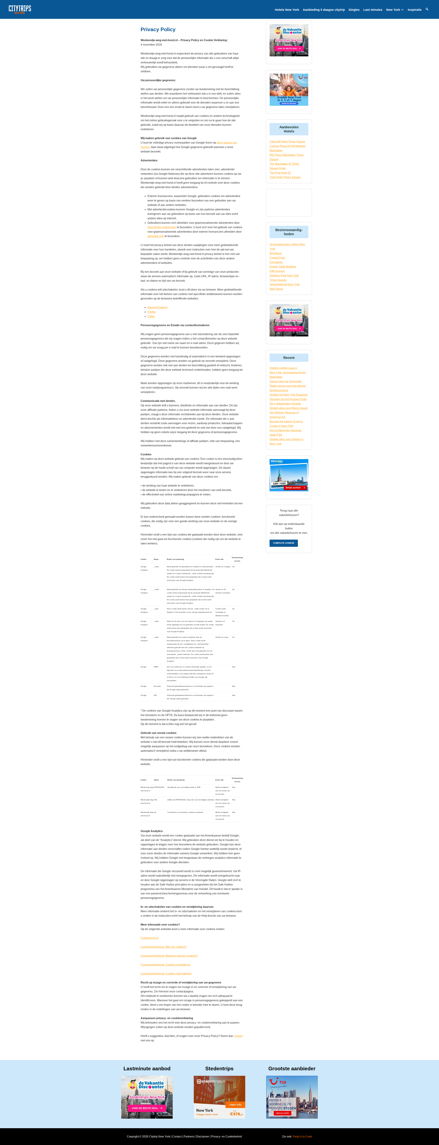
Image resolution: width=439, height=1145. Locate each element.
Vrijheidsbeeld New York (285, 284)
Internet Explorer (157, 307)
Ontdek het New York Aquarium (289, 394)
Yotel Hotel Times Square (285, 177)
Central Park (277, 257)
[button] (427, 9)
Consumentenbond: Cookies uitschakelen (166, 973)
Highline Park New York (284, 275)
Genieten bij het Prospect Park (288, 399)
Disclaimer (202, 1136)
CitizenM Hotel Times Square (287, 141)
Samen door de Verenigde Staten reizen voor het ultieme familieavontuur (288, 386)
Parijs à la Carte (302, 1136)
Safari (151, 316)
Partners (189, 1136)
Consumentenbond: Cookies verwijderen (165, 964)
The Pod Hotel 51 (280, 172)
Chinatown (276, 262)
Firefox (151, 311)
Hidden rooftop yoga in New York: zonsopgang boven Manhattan (288, 372)
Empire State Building (283, 266)
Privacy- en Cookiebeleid (226, 1136)
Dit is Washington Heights (285, 403)
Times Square (278, 280)
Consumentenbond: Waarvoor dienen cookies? (169, 955)
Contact (177, 1136)
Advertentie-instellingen (161, 227)
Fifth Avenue (277, 271)
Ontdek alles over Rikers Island (288, 408)
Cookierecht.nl (149, 938)
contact (238, 1036)
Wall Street (276, 288)
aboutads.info (155, 236)
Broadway (276, 253)
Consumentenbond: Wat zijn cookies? (164, 946)
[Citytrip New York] (20, 11)
